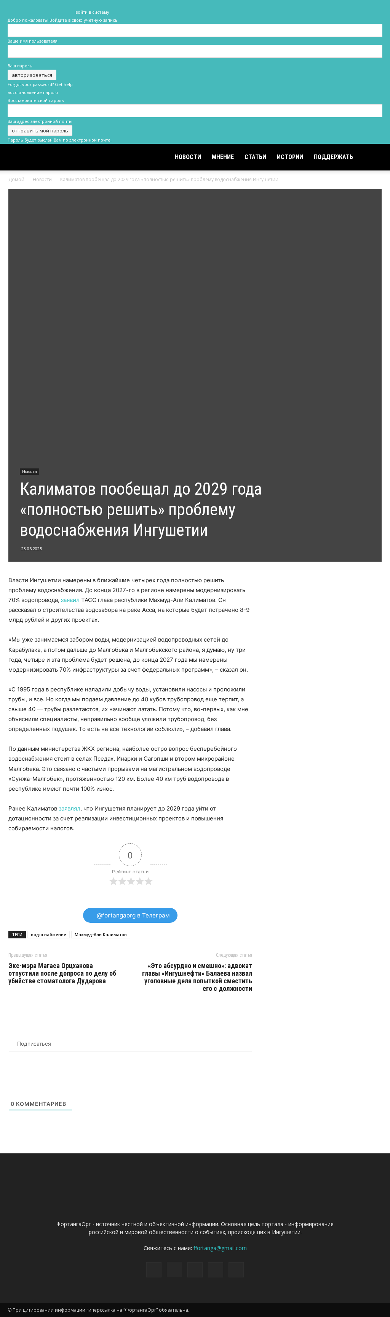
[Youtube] (376, 7)
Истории (290, 157)
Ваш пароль (20, 65)
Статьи (255, 157)
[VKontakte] (364, 7)
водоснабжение (48, 934)
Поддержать (333, 157)
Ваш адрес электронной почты (40, 121)
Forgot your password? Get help (40, 84)
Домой (16, 179)
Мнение (223, 157)
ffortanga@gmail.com (220, 1248)
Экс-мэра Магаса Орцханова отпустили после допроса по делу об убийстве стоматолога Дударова (62, 973)
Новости (188, 157)
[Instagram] (339, 7)
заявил (70, 600)
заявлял (69, 808)
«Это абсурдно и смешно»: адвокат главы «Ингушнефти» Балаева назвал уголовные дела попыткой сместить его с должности (197, 977)
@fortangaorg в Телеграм (132, 915)
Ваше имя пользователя (33, 41)
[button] (373, 157)
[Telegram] (351, 7)
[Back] (77, 4)
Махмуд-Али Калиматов (101, 934)
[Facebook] (326, 7)
